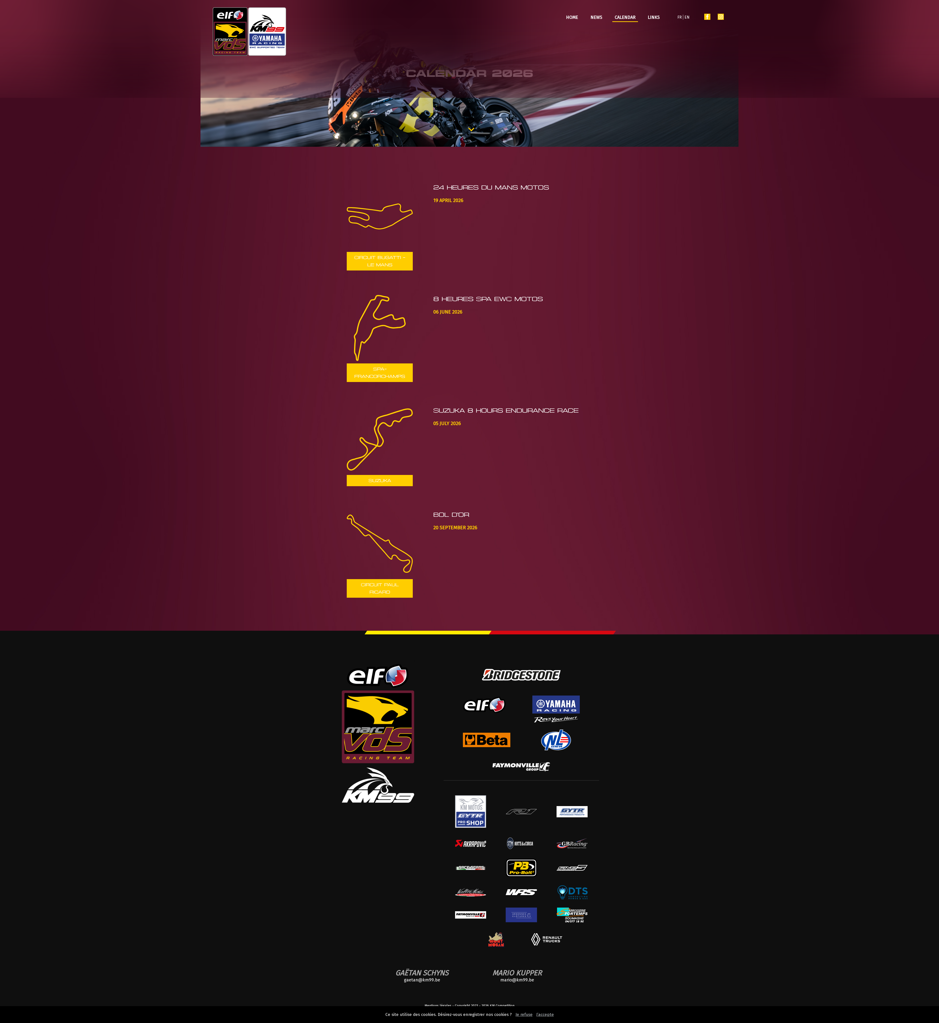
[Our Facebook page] (707, 18)
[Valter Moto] (470, 895)
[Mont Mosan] (496, 946)
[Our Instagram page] (720, 18)
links (654, 17)
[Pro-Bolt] (521, 875)
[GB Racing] (572, 847)
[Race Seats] (470, 868)
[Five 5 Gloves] (572, 869)
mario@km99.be (517, 980)
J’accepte (545, 1014)
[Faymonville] (521, 770)
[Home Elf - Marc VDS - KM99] (249, 32)
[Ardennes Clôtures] (521, 921)
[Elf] (486, 717)
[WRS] (521, 893)
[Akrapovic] (470, 845)
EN (687, 17)
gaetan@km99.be (422, 980)
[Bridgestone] (521, 684)
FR (679, 17)
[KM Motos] (470, 826)
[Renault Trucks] (546, 944)
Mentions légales (438, 1006)
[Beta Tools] (486, 745)
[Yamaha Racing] (556, 721)
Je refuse (524, 1014)
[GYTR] (572, 816)
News (596, 17)
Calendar (625, 17)
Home (572, 17)
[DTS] (572, 898)
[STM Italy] (521, 849)
